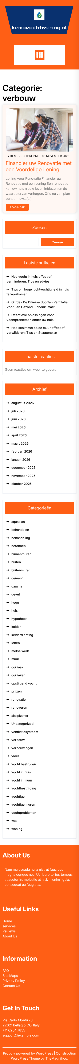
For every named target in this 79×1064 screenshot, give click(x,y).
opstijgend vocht (24, 683)
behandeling (20, 538)
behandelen (20, 530)
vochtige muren (23, 804)
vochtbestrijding (23, 788)
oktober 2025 (21, 484)
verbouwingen (22, 748)
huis (14, 610)
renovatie (18, 699)
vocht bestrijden (23, 764)
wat (14, 821)
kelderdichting (22, 635)
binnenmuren (21, 554)
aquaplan (18, 522)
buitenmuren (21, 570)
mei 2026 (18, 427)
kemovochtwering (24, 156)
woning (16, 829)
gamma (16, 586)
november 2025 (23, 476)
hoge (15, 603)
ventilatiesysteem (24, 732)
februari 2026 (21, 451)
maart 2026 (19, 443)
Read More (17, 207)
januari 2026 (20, 460)
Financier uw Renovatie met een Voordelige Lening (39, 166)
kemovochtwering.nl (39, 27)
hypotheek (19, 619)
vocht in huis (21, 772)
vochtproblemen (23, 813)
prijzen (16, 691)
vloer (15, 756)
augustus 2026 (22, 403)
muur (15, 659)
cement (17, 578)
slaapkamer (19, 716)
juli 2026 (17, 411)
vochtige (18, 796)
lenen (15, 643)
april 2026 (19, 435)
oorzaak (17, 667)
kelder (16, 627)
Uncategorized (22, 724)
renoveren (19, 707)
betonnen (18, 546)
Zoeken (39, 227)
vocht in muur (21, 780)
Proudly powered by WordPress (28, 1053)
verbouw (18, 740)
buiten (16, 562)
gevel (15, 594)
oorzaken (18, 675)
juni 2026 (18, 419)
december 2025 (23, 468)
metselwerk (20, 651)
